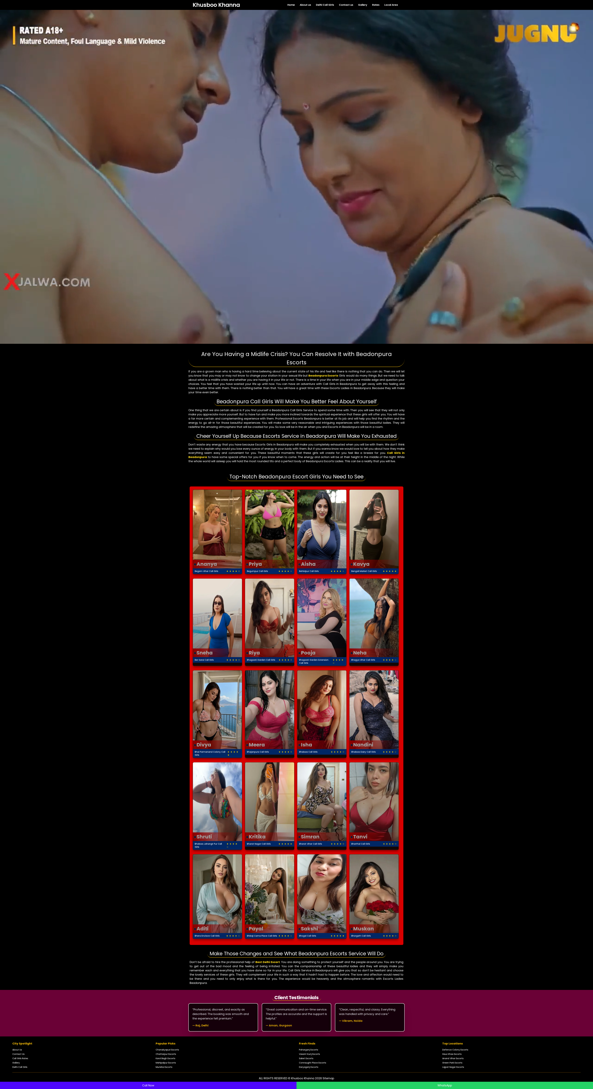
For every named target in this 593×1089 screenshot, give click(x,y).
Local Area (391, 5)
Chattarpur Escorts (166, 1054)
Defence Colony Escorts (455, 1049)
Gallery (362, 5)
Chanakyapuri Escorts (167, 1049)
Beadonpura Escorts (323, 375)
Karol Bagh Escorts (165, 1058)
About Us (17, 1049)
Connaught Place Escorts (312, 1062)
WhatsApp (444, 1085)
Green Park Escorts (452, 1062)
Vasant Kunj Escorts (309, 1054)
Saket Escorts (306, 1058)
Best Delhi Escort (267, 962)
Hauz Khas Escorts (452, 1054)
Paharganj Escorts (308, 1049)
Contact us (346, 5)
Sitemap (328, 1078)
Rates (375, 5)
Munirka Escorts (164, 1067)
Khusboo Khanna (216, 5)
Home (291, 5)
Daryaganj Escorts (308, 1067)
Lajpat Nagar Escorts (453, 1067)
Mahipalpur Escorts (166, 1062)
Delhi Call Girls (325, 5)
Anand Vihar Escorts (453, 1058)
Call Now (148, 1085)
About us (305, 5)
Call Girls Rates (20, 1058)
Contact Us (18, 1054)
